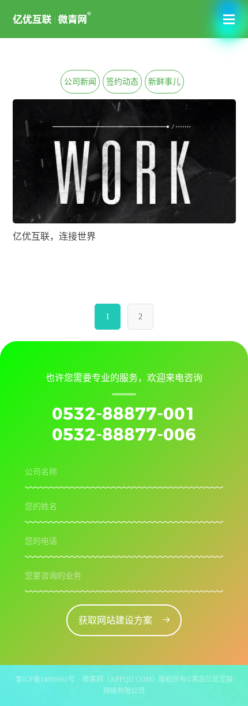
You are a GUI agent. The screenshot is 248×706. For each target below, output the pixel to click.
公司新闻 (80, 81)
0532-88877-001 (124, 414)
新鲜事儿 (164, 81)
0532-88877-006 (124, 435)
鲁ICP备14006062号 (45, 679)
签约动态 (122, 81)
